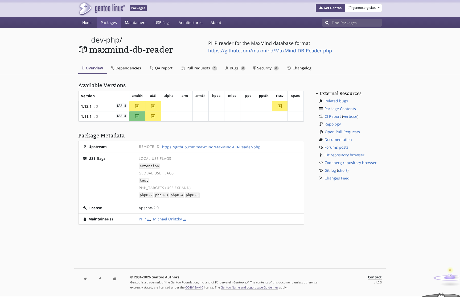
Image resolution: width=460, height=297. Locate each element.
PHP (142, 218)
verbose (350, 116)
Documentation (338, 139)
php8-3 (161, 195)
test (144, 181)
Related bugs (336, 100)
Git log (330, 170)
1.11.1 (86, 116)
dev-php (105, 40)
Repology (333, 124)
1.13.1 (86, 106)
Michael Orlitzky (167, 218)
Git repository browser (344, 154)
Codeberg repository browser (351, 162)
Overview (94, 67)
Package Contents (340, 108)
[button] (330, 8)
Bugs (236, 67)
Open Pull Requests (342, 131)
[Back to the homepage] (101, 8)
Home (87, 22)
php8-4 (177, 195)
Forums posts (336, 147)
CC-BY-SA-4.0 (194, 287)
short (342, 170)
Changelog (301, 67)
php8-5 (192, 195)
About (216, 22)
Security (266, 67)
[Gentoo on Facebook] (100, 279)
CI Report (333, 116)
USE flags (162, 22)
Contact (375, 277)
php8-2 (146, 195)
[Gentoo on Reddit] (114, 279)
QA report (163, 67)
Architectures (191, 22)
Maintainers (135, 22)
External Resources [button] (340, 93)
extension (149, 166)
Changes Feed (337, 178)
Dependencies (127, 67)
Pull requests (200, 67)
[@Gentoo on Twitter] (85, 279)
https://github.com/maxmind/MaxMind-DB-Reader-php (270, 50)
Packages (109, 22)
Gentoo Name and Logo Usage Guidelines (249, 287)
